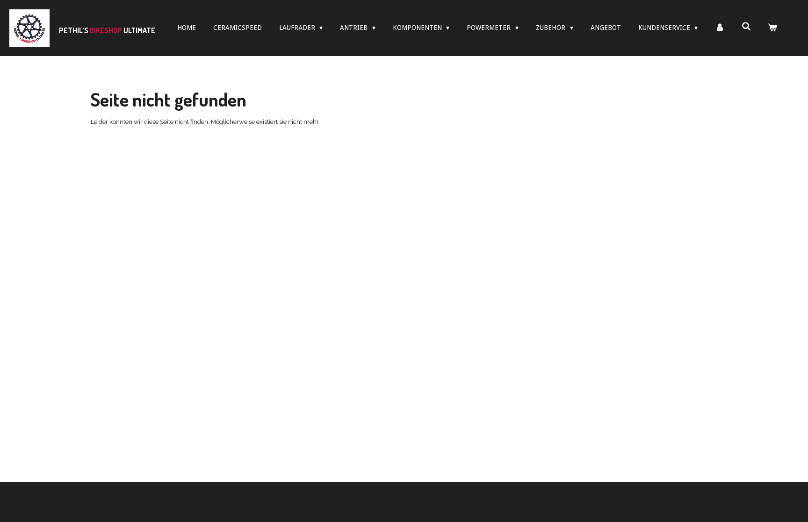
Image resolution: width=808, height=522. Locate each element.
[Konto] (719, 28)
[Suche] (746, 26)
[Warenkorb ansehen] (772, 28)
